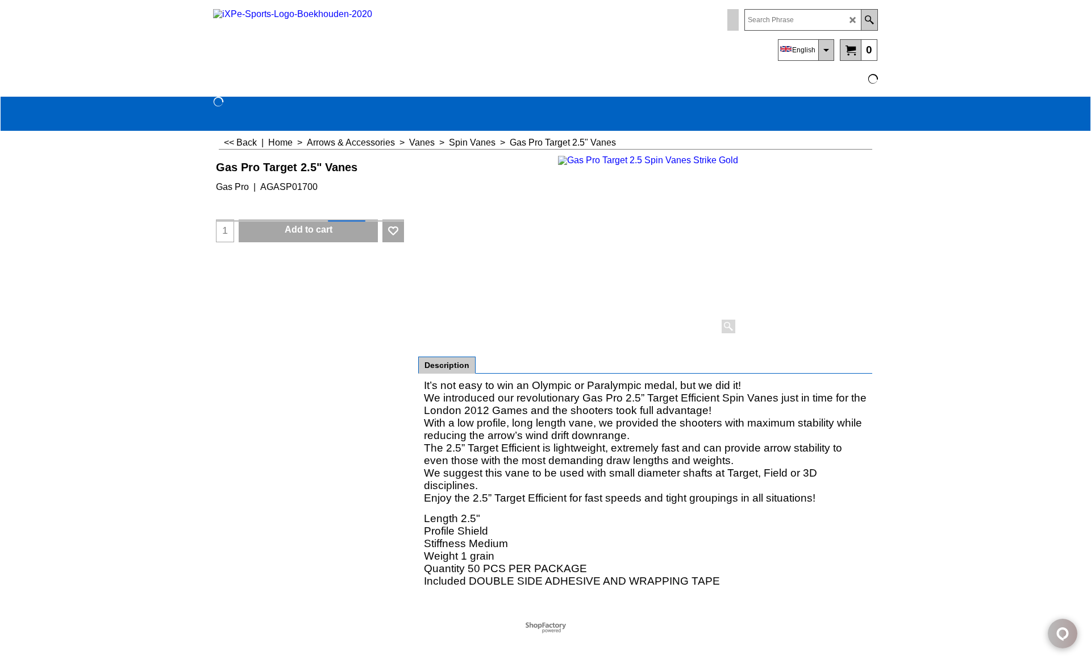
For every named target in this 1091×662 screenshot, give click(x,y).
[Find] (869, 20)
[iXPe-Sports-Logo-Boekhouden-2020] (312, 37)
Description (446, 365)
